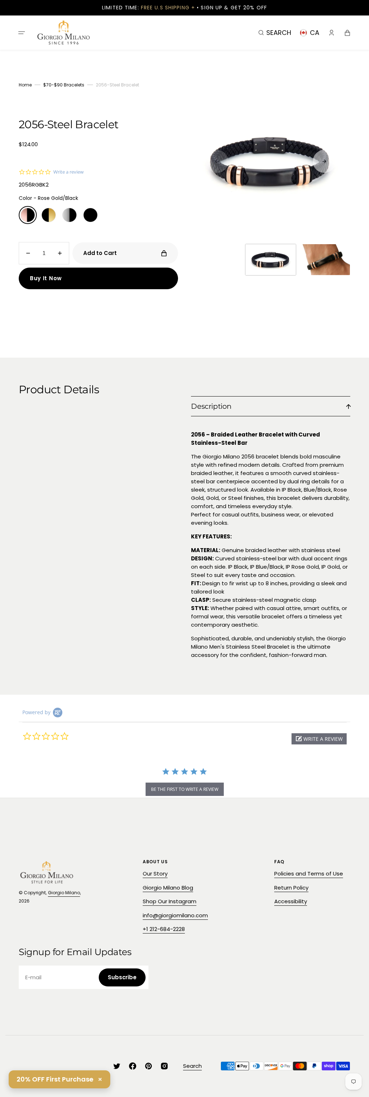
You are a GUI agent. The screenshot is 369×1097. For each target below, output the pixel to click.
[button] (22, 32)
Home (25, 85)
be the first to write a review (184, 789)
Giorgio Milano (64, 893)
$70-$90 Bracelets (63, 85)
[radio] (28, 215)
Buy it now (46, 278)
